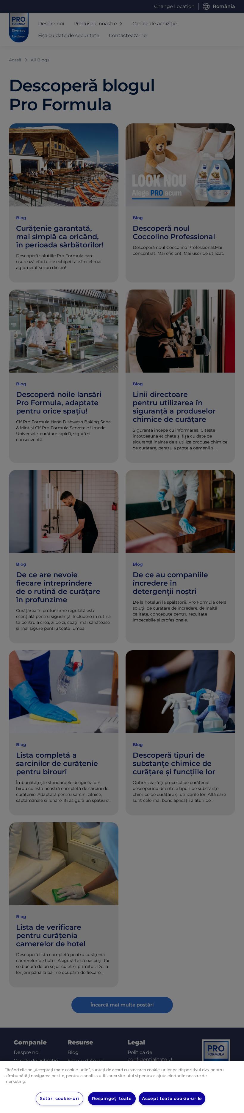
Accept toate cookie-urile (172, 1098)
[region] (122, 1087)
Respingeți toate (112, 1098)
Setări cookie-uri (59, 1098)
